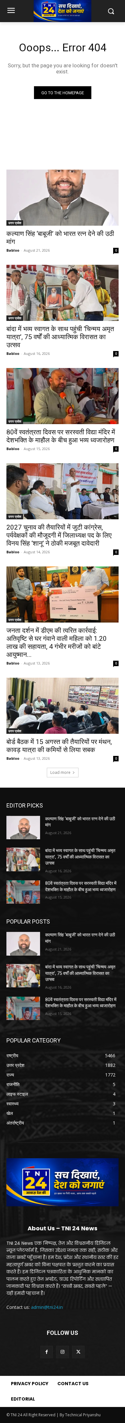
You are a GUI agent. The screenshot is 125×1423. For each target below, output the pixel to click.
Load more (60, 772)
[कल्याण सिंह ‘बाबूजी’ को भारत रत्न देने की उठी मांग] (62, 198)
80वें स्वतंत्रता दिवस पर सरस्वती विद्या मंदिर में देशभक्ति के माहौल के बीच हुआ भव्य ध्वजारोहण (60, 436)
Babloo (12, 250)
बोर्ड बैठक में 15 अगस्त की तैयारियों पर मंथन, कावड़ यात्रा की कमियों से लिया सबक (59, 746)
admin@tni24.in (47, 1307)
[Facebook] (46, 1352)
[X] (78, 1352)
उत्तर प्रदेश (14, 223)
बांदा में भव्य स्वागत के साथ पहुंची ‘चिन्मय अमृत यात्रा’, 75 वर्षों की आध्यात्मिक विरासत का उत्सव (60, 337)
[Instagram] (62, 1352)
